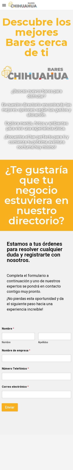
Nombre (6, 342)
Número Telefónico (15, 368)
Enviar (9, 407)
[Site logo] (23, 5)
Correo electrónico (15, 386)
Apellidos (43, 342)
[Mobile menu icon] (4, 5)
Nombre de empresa (16, 350)
